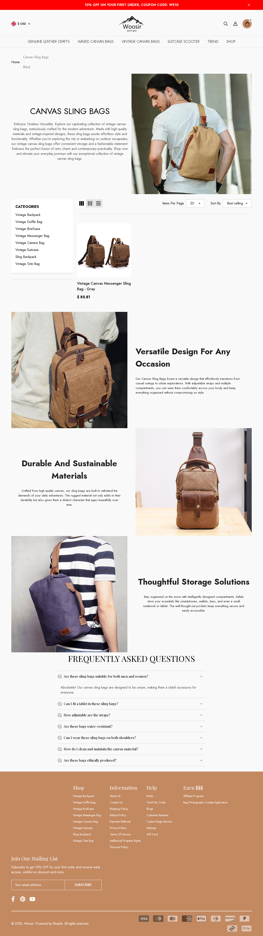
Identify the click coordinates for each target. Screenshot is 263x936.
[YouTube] (32, 899)
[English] (13, 23)
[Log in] (235, 23)
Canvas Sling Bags (36, 57)
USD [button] (21, 23)
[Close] (249, 5)
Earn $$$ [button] (193, 787)
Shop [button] (78, 787)
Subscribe (83, 884)
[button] (29, 23)
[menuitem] (42, 214)
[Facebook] (13, 899)
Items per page (173, 203)
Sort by (216, 203)
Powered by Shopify (48, 923)
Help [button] (151, 787)
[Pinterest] (23, 899)
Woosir (28, 923)
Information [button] (123, 787)
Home (15, 62)
